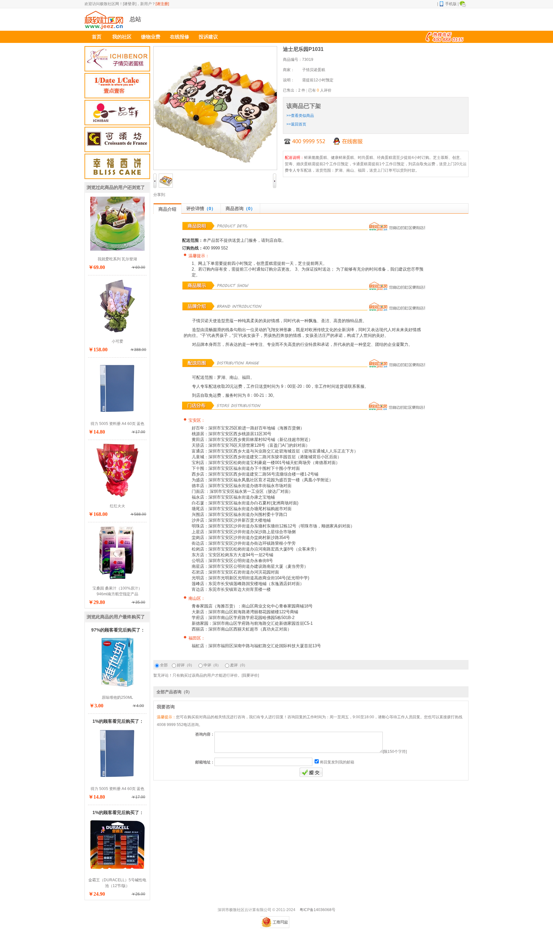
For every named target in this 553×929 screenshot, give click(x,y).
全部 (164, 665)
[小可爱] (117, 332)
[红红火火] (117, 496)
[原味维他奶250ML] (117, 688)
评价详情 (201, 208)
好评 (185, 665)
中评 (212, 665)
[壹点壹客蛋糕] (117, 85)
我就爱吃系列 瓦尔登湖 (117, 259)
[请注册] (162, 4)
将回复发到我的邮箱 (337, 762)
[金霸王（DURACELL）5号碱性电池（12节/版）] (117, 870)
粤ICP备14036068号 (317, 910)
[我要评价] (250, 675)
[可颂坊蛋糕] (117, 139)
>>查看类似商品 (300, 115)
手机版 (451, 4)
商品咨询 (240, 208)
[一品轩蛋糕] (117, 112)
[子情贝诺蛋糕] (117, 58)
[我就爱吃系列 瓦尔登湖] (117, 249)
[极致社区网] (103, 28)
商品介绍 (167, 209)
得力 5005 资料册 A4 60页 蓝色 (117, 423)
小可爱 (117, 341)
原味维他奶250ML (117, 697)
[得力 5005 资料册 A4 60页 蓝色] (117, 414)
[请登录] (129, 4)
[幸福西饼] (117, 166)
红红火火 (117, 506)
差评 (238, 665)
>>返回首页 (296, 124)
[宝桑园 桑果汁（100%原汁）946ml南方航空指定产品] (117, 578)
